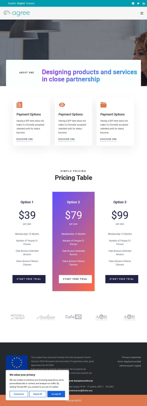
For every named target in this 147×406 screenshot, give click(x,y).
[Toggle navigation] (107, 13)
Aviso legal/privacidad (129, 361)
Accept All (56, 394)
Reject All (37, 394)
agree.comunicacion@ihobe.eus (77, 390)
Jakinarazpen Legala (130, 365)
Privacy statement (131, 357)
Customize (19, 394)
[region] (37, 385)
